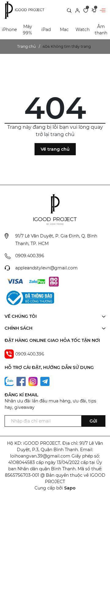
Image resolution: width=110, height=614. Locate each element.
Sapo (69, 488)
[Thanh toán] (15, 281)
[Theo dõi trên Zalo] (10, 381)
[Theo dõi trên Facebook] (21, 381)
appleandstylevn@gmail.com (46, 268)
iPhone (9, 29)
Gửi (93, 421)
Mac (64, 29)
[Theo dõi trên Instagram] (33, 381)
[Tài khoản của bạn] (77, 10)
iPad (46, 29)
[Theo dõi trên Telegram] (45, 381)
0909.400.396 (29, 255)
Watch (82, 29)
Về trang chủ (55, 149)
